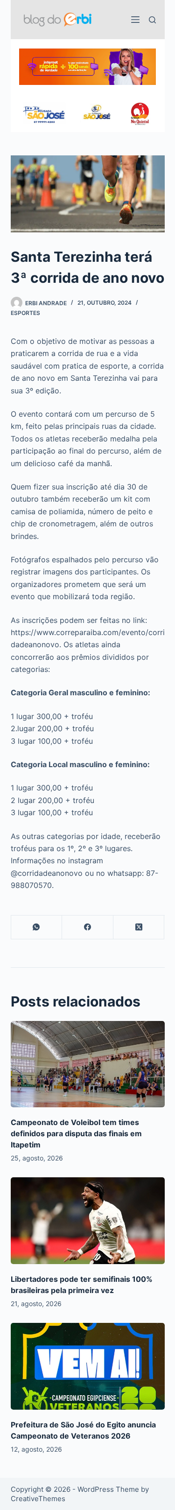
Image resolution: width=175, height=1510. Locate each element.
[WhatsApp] (37, 927)
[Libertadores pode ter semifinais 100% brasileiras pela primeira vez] (88, 1220)
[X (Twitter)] (139, 927)
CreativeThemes (38, 1498)
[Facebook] (87, 927)
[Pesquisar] (152, 19)
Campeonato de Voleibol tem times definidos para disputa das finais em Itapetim (76, 1133)
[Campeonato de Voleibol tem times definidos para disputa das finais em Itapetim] (88, 1064)
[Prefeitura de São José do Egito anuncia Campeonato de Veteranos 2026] (88, 1366)
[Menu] (135, 19)
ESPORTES (25, 312)
